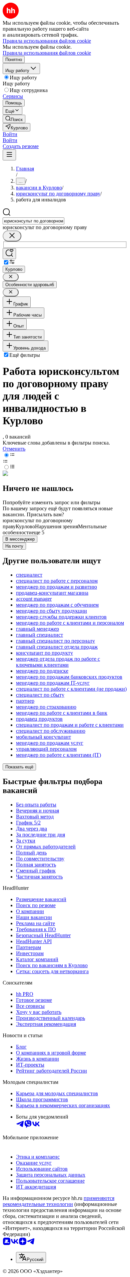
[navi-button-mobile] (9, 154)
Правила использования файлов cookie (47, 53)
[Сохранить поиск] (9, 253)
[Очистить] (12, 235)
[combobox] (33, 220)
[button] (10, 134)
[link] (14, 119)
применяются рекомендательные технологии (58, 1201)
